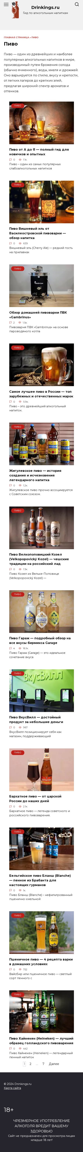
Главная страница (16, 37)
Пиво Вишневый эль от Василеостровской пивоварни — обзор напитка (37, 233)
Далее (54, 1064)
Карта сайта (12, 1088)
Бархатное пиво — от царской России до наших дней (35, 799)
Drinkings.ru (45, 7)
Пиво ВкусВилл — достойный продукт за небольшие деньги (36, 719)
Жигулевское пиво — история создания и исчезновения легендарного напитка (35, 475)
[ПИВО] (41, 142)
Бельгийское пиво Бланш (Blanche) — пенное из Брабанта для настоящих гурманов (40, 880)
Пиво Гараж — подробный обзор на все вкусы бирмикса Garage (40, 640)
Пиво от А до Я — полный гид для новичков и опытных (39, 152)
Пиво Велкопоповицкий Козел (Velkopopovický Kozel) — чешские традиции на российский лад (39, 559)
